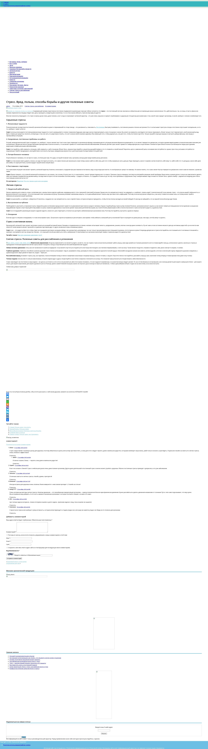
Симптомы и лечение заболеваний (21, 89)
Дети (11, 65)
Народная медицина (16, 76)
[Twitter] (104, 396)
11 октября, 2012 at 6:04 (24, 457)
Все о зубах (13, 63)
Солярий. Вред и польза (17, 432)
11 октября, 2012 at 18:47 (23, 473)
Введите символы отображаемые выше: (27, 555)
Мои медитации (15, 74)
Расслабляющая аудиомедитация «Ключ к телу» (25, 661)
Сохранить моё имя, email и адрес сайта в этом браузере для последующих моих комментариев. (39, 548)
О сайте (5, 4)
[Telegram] (104, 409)
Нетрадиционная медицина (19, 78)
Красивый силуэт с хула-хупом (16, 562)
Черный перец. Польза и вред (19, 429)
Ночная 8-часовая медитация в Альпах (22, 656)
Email (8, 541)
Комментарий (11, 532)
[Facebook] (104, 394)
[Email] (104, 399)
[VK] (104, 414)
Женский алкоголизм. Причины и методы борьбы (25, 431)
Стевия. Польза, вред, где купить (20, 427)
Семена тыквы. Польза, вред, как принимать (24, 434)
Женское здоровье (16, 67)
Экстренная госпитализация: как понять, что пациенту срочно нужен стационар (35, 658)
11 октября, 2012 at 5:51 (20, 447)
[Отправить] (104, 420)
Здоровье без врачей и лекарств (20, 69)
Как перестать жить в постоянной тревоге (23, 665)
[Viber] (104, 407)
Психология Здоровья (13, 37)
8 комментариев (50, 106)
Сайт (7, 544)
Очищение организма (17, 81)
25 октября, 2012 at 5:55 (23, 507)
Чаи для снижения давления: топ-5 (30, 235)
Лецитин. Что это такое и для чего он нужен (32, 181)
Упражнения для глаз (13, 563)
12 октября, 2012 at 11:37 (23, 481)
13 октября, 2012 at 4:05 (23, 489)
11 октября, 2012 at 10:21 (22, 465)
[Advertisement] (104, 24)
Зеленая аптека (15, 71)
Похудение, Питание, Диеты (19, 85)
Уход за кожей (14, 92)
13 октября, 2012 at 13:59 (20, 499)
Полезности (13, 83)
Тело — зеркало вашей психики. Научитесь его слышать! (28, 663)
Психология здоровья (17, 87)
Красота (12, 72)
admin (8, 106)
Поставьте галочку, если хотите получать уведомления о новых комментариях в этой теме (37, 535)
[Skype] (104, 412)
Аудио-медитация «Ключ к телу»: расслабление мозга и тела (29, 667)
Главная (6, 2)
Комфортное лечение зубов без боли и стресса (24, 668)
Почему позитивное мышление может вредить (25, 660)
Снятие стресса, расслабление (20, 90)
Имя (8, 538)
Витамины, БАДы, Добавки (18, 62)
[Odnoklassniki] (104, 404)
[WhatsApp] (104, 401)
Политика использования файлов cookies (16, 6)
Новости (12, 80)
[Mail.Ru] (104, 417)
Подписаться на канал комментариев (18, 444)
